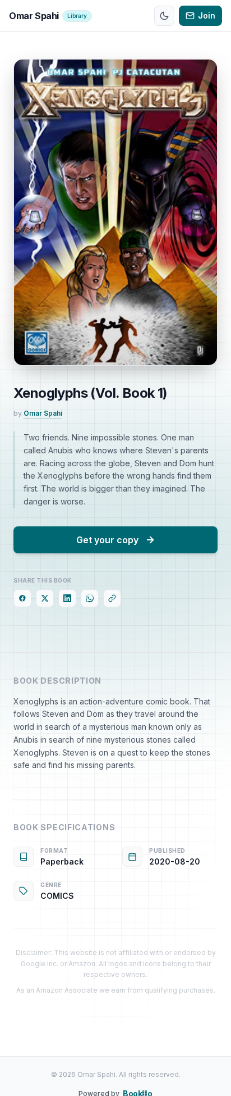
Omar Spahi (43, 413)
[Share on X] (45, 598)
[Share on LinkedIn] (67, 598)
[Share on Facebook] (22, 598)
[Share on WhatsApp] (90, 598)
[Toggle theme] (164, 16)
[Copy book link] (112, 598)
